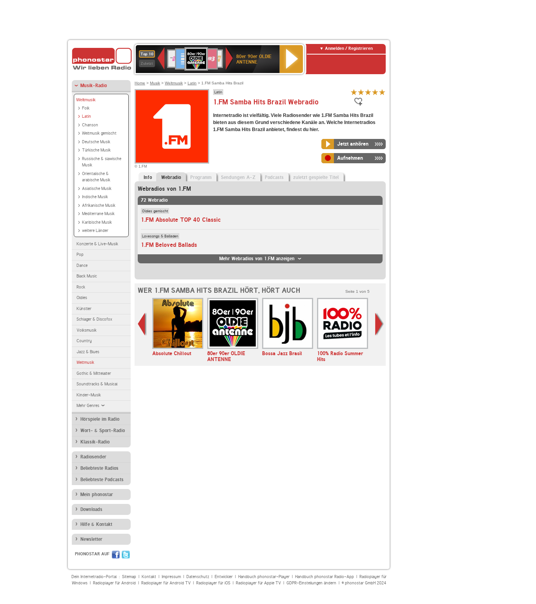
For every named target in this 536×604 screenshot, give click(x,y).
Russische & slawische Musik (101, 162)
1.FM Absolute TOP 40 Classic (181, 219)
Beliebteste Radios (99, 468)
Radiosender (93, 457)
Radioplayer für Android (114, 583)
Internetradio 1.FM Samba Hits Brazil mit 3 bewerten (368, 92)
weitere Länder (95, 230)
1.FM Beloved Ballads (169, 244)
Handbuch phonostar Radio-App (324, 576)
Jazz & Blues (88, 351)
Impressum (171, 576)
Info (148, 177)
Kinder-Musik (89, 395)
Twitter (126, 554)
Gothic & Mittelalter (94, 373)
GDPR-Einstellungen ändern (311, 583)
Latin (86, 116)
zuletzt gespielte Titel (316, 177)
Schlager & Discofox (94, 319)
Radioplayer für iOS (213, 583)
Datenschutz (197, 576)
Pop (80, 254)
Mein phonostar (96, 494)
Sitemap (129, 576)
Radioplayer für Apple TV (258, 583)
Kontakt (149, 576)
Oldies (82, 297)
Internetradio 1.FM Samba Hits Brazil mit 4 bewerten (375, 92)
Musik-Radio (93, 85)
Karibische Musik (97, 222)
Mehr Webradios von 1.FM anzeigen (257, 258)
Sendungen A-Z (238, 177)
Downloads (91, 509)
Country (84, 340)
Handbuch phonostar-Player (264, 576)
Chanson (90, 125)
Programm (200, 177)
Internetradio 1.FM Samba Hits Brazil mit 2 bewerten (361, 92)
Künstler (84, 308)
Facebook (116, 554)
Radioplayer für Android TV (166, 583)
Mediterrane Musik (98, 213)
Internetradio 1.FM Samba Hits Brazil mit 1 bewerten (353, 92)
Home (140, 83)
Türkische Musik (96, 150)
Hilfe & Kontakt (96, 524)
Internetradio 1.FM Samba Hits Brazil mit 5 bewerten (382, 92)
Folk (85, 108)
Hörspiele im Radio (99, 419)
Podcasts (274, 177)
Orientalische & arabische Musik (96, 177)
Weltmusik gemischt (99, 133)
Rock (81, 287)
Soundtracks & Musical (97, 384)
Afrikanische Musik (98, 205)
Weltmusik (86, 99)
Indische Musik (95, 196)
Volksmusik (87, 330)
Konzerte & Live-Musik (97, 243)
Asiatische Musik (96, 188)
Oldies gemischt (155, 210)
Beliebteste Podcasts (102, 479)
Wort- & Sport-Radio (102, 430)
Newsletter (91, 539)
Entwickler (224, 576)
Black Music (87, 276)
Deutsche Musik (96, 141)
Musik (155, 83)
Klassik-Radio (94, 442)
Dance (82, 265)
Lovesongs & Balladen (160, 236)
